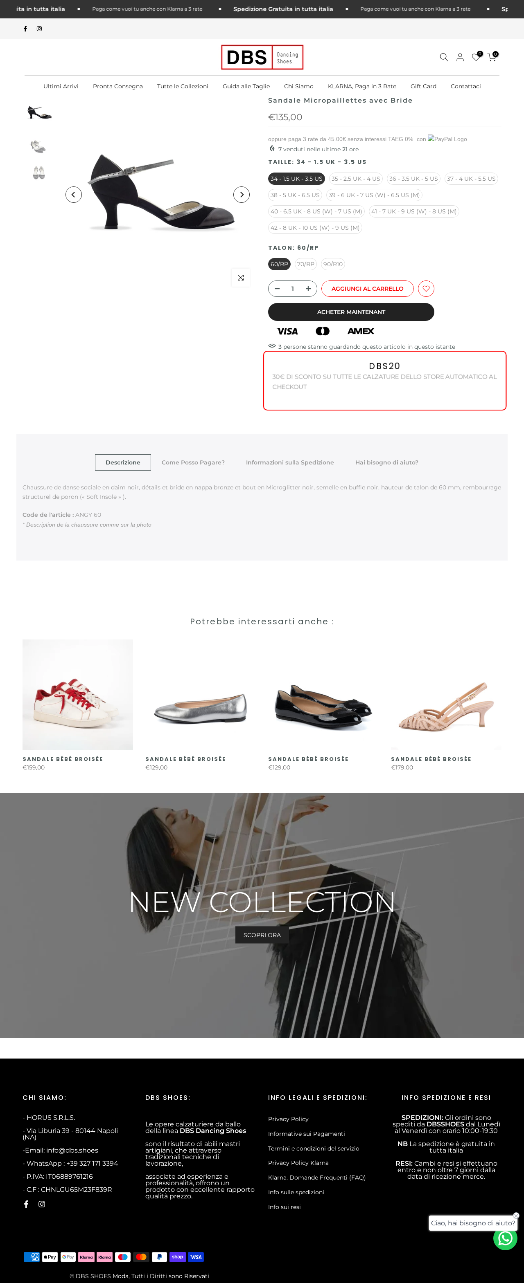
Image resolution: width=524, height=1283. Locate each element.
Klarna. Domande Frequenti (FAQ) (317, 1177)
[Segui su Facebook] (25, 29)
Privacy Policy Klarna (298, 1162)
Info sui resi (284, 1207)
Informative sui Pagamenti (306, 1133)
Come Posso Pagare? (193, 462)
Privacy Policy (288, 1119)
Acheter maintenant (351, 312)
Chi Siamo (299, 86)
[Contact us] (505, 1238)
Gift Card (423, 86)
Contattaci (466, 86)
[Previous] (74, 194)
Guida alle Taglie (246, 86)
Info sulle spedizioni (296, 1192)
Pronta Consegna (118, 86)
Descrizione (123, 462)
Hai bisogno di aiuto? (386, 462)
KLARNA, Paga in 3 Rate (362, 86)
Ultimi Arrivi (61, 86)
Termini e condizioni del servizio (313, 1148)
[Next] (241, 194)
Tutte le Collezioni (182, 86)
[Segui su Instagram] (39, 29)
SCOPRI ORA (262, 935)
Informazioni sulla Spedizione (290, 462)
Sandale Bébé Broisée (63, 759)
